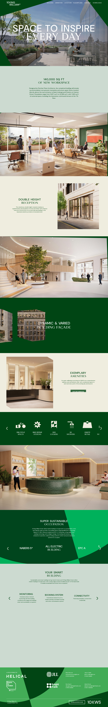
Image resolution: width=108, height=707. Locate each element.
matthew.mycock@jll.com (72, 674)
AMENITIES (59, 3)
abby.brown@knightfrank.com (92, 686)
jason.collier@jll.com (89, 674)
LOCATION (68, 3)
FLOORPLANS (78, 3)
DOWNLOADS (97, 3)
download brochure (77, 702)
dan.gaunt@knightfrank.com (73, 686)
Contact (87, 3)
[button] (101, 428)
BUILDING (50, 3)
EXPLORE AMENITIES (78, 390)
